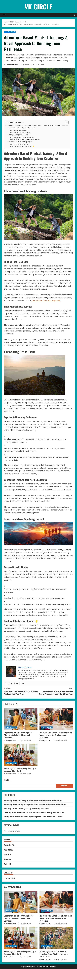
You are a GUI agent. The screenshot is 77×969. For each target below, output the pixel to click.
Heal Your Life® (10, 32)
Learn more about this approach (46, 300)
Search (7, 780)
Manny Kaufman (12, 65)
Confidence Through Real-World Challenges (27, 139)
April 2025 (7, 864)
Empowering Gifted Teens (19, 135)
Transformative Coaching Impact (21, 142)
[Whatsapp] (20, 683)
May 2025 (7, 859)
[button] (4, 15)
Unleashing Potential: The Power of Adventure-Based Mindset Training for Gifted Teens (34, 812)
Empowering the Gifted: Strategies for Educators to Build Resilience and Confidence (18, 735)
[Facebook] (9, 683)
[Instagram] (6, 683)
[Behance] (17, 683)
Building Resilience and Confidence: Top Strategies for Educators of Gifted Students (33, 816)
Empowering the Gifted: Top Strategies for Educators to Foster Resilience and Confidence (56, 735)
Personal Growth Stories (21, 144)
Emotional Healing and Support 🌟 (24, 146)
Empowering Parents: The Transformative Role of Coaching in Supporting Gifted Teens (56, 691)
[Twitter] (14, 683)
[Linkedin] (12, 683)
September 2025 (10, 845)
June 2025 (7, 854)
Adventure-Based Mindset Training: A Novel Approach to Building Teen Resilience (37, 125)
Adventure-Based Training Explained (22, 128)
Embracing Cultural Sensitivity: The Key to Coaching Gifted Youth (20, 769)
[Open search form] (74, 15)
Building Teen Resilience (21, 130)
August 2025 (8, 850)
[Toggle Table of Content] (66, 122)
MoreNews (41, 967)
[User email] (23, 683)
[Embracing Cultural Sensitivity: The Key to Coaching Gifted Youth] (20, 755)
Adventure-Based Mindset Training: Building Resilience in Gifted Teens (21, 691)
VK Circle (38, 6)
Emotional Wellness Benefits (22, 132)
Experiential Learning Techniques (24, 137)
